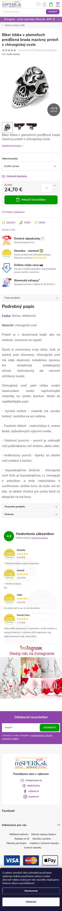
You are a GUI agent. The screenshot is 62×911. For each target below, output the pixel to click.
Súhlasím (31, 902)
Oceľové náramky (32, 847)
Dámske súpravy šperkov (43, 834)
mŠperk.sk (33, 791)
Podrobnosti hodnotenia (45, 50)
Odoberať (49, 727)
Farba (6, 315)
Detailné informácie (11, 145)
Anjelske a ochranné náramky (44, 843)
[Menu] (58, 4)
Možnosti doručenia (17, 176)
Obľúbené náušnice (18, 834)
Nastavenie (31, 891)
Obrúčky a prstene (41, 838)
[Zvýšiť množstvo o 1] (54, 186)
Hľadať (52, 11)
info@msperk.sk (33, 780)
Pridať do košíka (33, 200)
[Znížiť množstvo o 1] (54, 190)
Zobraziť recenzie (39, 538)
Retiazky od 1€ (21, 838)
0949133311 (33, 785)
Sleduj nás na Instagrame (31, 654)
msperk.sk (33, 796)
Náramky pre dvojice (17, 843)
